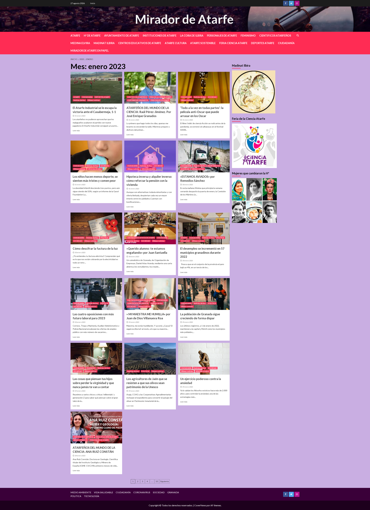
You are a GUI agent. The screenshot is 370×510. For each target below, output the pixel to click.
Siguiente (164, 481)
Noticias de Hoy (79, 100)
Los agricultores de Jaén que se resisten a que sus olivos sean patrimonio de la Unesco (146, 383)
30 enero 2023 (187, 185)
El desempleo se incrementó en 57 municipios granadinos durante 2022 (202, 252)
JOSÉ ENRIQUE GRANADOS (137, 100)
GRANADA (173, 492)
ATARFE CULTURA (176, 43)
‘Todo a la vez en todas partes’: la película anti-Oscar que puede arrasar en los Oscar (201, 112)
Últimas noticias (94, 100)
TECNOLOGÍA (91, 496)
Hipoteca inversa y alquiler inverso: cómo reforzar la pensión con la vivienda (149, 180)
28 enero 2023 (80, 456)
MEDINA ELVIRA (80, 43)
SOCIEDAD (212, 97)
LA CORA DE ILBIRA (191, 35)
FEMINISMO (248, 35)
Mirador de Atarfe (184, 19)
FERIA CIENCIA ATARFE (233, 43)
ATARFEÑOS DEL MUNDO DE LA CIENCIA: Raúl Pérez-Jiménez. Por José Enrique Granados (148, 112)
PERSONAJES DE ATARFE (222, 35)
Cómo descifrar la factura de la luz (95, 248)
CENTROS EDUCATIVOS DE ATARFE (139, 43)
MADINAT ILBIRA (104, 43)
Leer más (76, 130)
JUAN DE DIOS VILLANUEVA (137, 303)
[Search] (298, 35)
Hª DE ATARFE (92, 35)
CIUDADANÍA (286, 43)
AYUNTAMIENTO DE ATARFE (121, 35)
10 (157, 481)
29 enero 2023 (134, 322)
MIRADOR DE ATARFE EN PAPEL (90, 50)
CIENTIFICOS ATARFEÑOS (275, 35)
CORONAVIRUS (141, 492)
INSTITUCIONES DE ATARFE (159, 35)
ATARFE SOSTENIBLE (203, 43)
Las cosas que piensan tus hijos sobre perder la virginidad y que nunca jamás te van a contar (93, 383)
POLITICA (104, 238)
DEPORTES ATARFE (262, 43)
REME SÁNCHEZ (214, 166)
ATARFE (75, 35)
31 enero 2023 (80, 116)
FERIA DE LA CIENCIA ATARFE (160, 97)
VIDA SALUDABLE (95, 169)
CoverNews (200, 505)
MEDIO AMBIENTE (80, 440)
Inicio (92, 3)
